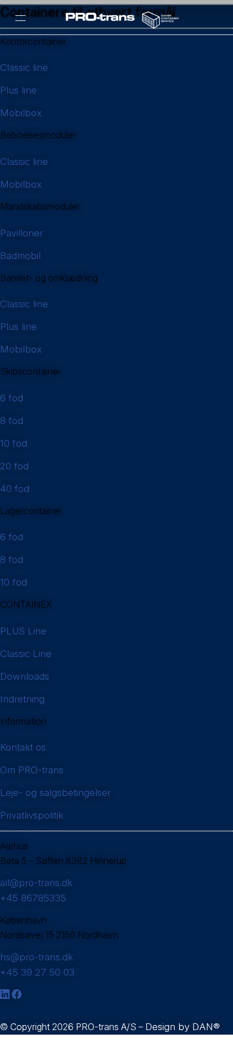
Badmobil (20, 255)
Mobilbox (21, 112)
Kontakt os (23, 747)
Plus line (18, 90)
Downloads (24, 676)
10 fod (13, 443)
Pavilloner (21, 233)
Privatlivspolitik (31, 815)
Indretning (22, 699)
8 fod (11, 420)
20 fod (14, 466)
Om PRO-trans (31, 770)
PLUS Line (23, 631)
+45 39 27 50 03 (37, 972)
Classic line (24, 67)
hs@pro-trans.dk (36, 957)
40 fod (14, 488)
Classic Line (25, 653)
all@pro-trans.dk (36, 882)
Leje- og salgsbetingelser (55, 792)
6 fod (11, 398)
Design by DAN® (182, 1026)
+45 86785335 (33, 898)
